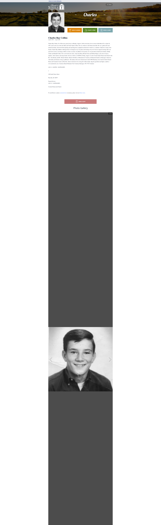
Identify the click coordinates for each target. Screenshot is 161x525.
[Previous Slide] (50, 359)
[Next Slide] (110, 359)
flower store (82, 93)
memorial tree (63, 93)
